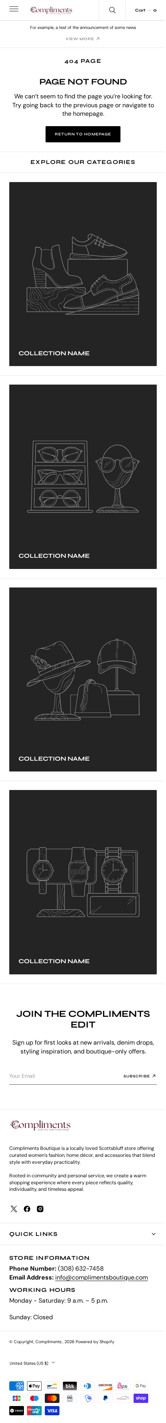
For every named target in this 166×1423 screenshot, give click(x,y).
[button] (13, 10)
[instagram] (40, 1209)
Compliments (49, 1341)
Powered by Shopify (95, 1341)
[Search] (106, 10)
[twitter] (14, 1209)
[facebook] (27, 1209)
